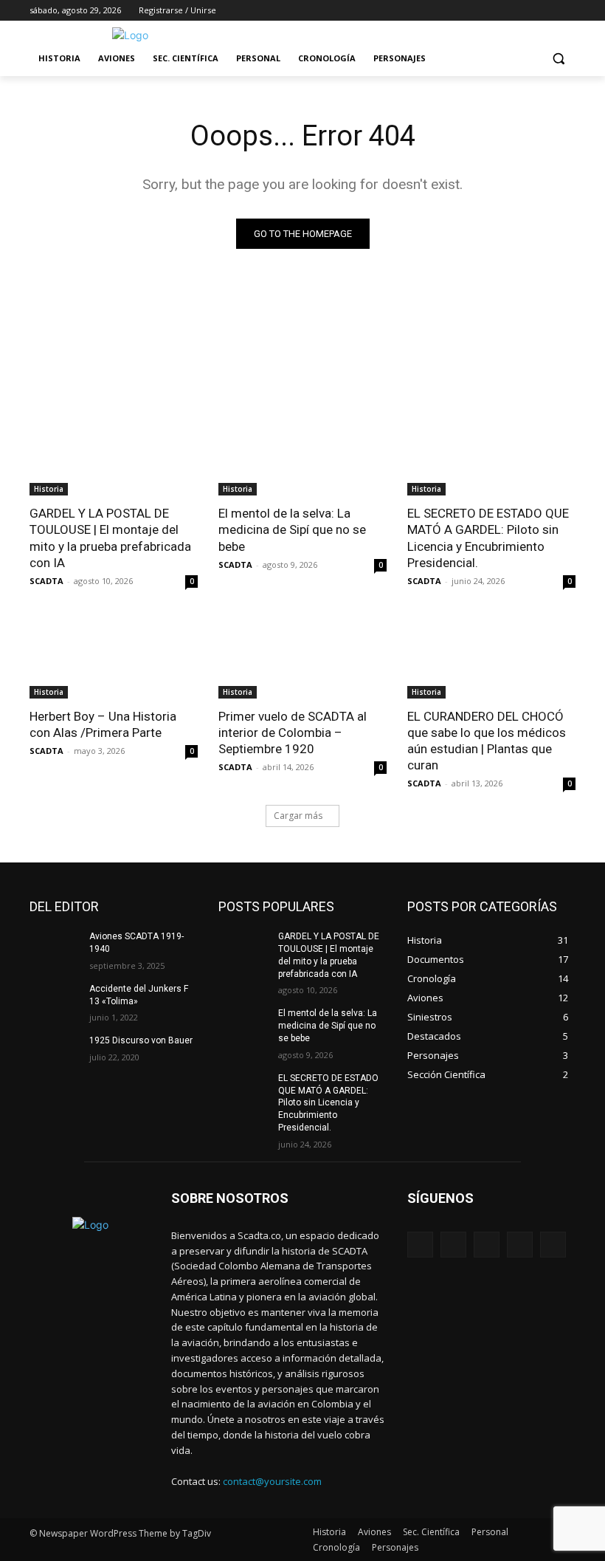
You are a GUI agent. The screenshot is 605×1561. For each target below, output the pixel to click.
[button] (558, 58)
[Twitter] (526, 10)
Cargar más (298, 815)
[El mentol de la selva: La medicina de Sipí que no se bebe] (302, 453)
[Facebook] (485, 10)
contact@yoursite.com (272, 1481)
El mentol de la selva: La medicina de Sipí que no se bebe (292, 529)
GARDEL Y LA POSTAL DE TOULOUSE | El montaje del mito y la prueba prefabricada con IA (110, 537)
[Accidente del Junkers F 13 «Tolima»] (55, 1000)
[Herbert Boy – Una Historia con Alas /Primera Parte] (114, 656)
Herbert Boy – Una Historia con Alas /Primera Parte (103, 724)
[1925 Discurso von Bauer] (55, 1052)
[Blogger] (420, 1245)
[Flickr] (486, 1245)
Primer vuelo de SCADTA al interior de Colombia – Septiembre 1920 (292, 732)
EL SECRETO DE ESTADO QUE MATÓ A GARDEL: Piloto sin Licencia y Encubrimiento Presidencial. (488, 537)
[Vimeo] (546, 10)
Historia (48, 489)
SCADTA (46, 580)
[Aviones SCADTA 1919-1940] (55, 948)
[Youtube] (567, 10)
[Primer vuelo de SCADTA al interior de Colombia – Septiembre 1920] (302, 656)
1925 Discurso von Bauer (141, 1040)
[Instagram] (505, 10)
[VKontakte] (553, 1245)
